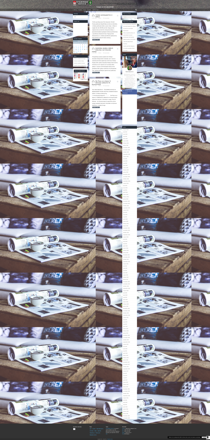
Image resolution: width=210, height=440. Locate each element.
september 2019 (126, 315)
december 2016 (126, 389)
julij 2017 (125, 373)
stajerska (99, 431)
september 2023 (126, 208)
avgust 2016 (125, 398)
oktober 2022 (126, 232)
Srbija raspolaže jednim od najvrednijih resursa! (129, 34)
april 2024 (125, 192)
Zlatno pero (98, 433)
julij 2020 (125, 293)
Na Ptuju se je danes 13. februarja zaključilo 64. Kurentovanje (101, 83)
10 (84, 46)
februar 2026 (126, 143)
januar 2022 (125, 252)
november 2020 (126, 284)
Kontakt (89, 10)
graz (90, 428)
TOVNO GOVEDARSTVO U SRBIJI (103, 16)
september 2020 (126, 288)
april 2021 (125, 273)
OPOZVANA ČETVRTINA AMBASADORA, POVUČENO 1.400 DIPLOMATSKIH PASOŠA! (129, 41)
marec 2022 (125, 248)
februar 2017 (126, 384)
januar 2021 (125, 279)
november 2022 (126, 230)
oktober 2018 (126, 340)
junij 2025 (125, 161)
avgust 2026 (125, 130)
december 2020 (126, 282)
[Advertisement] (80, 29)
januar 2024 (125, 199)
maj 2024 (125, 190)
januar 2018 (125, 360)
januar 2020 (125, 306)
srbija (95, 431)
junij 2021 (125, 268)
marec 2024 (125, 194)
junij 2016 (125, 402)
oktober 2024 (126, 179)
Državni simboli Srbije (79, 61)
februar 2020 (126, 304)
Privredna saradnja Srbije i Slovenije (129, 49)
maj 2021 (125, 270)
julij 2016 (125, 400)
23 (82, 49)
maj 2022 (125, 244)
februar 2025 (126, 170)
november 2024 (126, 176)
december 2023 (126, 201)
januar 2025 (125, 172)
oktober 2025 (126, 152)
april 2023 (125, 219)
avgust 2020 (125, 290)
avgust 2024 (126, 183)
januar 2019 (125, 333)
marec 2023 (125, 221)
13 (76, 48)
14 (78, 48)
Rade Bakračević (100, 428)
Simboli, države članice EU (80, 65)
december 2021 (126, 255)
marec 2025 (125, 168)
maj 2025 (125, 163)
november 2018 (126, 337)
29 (80, 51)
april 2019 (125, 326)
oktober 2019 (126, 313)
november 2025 (126, 150)
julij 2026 (125, 132)
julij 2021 (125, 266)
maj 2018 (125, 351)
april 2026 (125, 138)
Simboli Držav (96, 10)
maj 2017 (125, 378)
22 (80, 49)
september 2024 (126, 181)
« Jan (74, 52)
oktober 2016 (126, 393)
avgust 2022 (125, 237)
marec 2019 (125, 328)
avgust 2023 (125, 210)
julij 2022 (125, 239)
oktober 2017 (126, 366)
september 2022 (126, 235)
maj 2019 (125, 324)
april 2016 (125, 407)
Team (84, 10)
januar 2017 (125, 387)
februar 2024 (126, 197)
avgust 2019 (125, 317)
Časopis (80, 10)
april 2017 (125, 380)
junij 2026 (125, 134)
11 (86, 46)
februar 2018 (126, 357)
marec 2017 (125, 382)
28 (78, 51)
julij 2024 (125, 185)
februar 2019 (126, 331)
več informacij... (198, 437)
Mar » (77, 52)
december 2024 (126, 174)
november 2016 (126, 391)
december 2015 (126, 416)
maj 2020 (125, 297)
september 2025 (126, 154)
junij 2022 (125, 241)
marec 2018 (125, 355)
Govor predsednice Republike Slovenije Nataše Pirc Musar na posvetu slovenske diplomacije (129, 27)
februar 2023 (126, 223)
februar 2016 (126, 411)
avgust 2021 (125, 264)
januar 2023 (125, 226)
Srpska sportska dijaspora (128, 46)
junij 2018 (125, 349)
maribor (94, 428)
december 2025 (126, 147)
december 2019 (126, 308)
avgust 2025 (125, 156)
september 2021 (126, 261)
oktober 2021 (126, 259)
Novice (75, 10)
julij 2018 (125, 346)
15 (80, 48)
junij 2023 (125, 214)
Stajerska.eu (92, 433)
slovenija (91, 431)
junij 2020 (125, 295)
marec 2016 (125, 409)
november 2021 (126, 257)
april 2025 (125, 165)
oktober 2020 (126, 286)
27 (76, 51)
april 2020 (125, 299)
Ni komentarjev (106, 18)
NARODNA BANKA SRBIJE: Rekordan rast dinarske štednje (102, 50)
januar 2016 (125, 413)
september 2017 (126, 369)
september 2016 (126, 395)
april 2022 (125, 246)
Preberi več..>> (96, 39)
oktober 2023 (126, 206)
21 (78, 49)
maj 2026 (125, 136)
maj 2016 (125, 404)
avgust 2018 (125, 344)
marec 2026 (125, 141)
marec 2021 (125, 275)
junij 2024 (125, 188)
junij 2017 (125, 375)
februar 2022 (126, 250)
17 (84, 48)
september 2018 (126, 342)
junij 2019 (125, 322)
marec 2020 (125, 302)
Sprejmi (204, 437)
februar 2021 (126, 277)
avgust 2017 (125, 371)
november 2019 (126, 311)
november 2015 (126, 418)
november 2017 (126, 364)
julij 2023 (125, 212)
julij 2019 (125, 320)
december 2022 (126, 228)
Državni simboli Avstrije (79, 63)
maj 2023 (125, 217)
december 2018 (126, 335)
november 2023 (126, 203)
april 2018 (125, 353)
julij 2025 (125, 159)
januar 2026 (125, 145)
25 (86, 49)
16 (82, 48)
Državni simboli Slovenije (79, 59)
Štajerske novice (93, 435)
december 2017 (126, 362)
